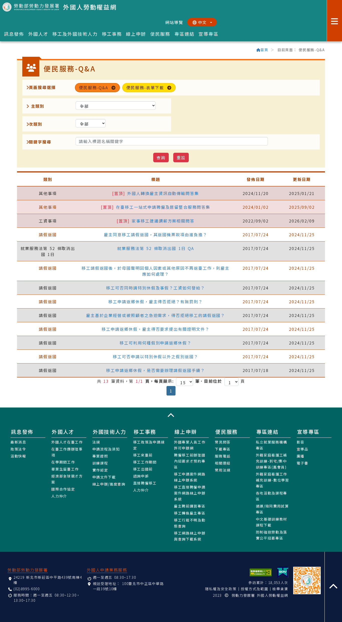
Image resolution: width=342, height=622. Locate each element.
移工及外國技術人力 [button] (75, 33)
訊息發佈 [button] (14, 33)
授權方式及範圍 (254, 588)
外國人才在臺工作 (67, 442)
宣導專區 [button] (209, 33)
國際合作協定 (63, 489)
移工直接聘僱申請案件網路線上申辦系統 (189, 493)
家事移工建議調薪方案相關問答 (163, 221)
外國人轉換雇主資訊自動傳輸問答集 (163, 193)
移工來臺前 (143, 455)
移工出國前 (143, 469)
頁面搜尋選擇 (42, 87)
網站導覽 (174, 22)
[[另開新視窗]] (282, 572)
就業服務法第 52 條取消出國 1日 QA (155, 248)
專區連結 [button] (185, 33)
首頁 (264, 49)
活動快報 (18, 456)
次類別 (35, 124)
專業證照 (100, 456)
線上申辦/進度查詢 (108, 484)
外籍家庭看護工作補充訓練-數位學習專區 (272, 480)
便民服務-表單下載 (145, 87)
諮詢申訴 (141, 476)
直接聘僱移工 (145, 483)
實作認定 (100, 470)
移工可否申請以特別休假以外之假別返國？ (155, 357)
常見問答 (223, 442)
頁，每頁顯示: (159, 381)
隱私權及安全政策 (220, 588)
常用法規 (223, 470)
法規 (96, 442)
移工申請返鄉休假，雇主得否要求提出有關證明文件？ (155, 329)
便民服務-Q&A (93, 87)
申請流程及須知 (106, 449)
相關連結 (223, 463)
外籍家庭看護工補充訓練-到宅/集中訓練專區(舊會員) (271, 461)
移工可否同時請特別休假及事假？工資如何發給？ (155, 288)
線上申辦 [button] (136, 33)
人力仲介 (59, 496)
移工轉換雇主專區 (189, 513)
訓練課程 (100, 463)
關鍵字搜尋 (40, 142)
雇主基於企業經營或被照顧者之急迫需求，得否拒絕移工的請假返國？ (155, 315)
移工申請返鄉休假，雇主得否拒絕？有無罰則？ (155, 301)
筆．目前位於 (208, 381)
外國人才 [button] (38, 33)
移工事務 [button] (112, 33)
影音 (300, 442)
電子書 (302, 463)
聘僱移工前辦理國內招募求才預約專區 (189, 461)
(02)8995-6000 (27, 588)
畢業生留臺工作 (65, 469)
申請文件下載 (104, 477)
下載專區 (223, 449)
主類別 (36, 106)
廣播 (300, 456)
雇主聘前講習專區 (189, 506)
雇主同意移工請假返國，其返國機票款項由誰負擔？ (155, 235)
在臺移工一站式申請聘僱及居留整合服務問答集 (163, 207)
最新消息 (18, 442)
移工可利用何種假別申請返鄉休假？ (156, 343)
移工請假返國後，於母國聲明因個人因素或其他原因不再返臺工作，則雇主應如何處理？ (156, 271)
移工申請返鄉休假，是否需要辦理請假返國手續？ (155, 370)
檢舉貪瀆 (280, 588)
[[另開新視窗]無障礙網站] (261, 572)
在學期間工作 (63, 462)
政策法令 (18, 449)
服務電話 (223, 456)
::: (19, 50)
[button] (171, 415)
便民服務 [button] (160, 33)
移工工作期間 (145, 462)
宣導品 (302, 449)
